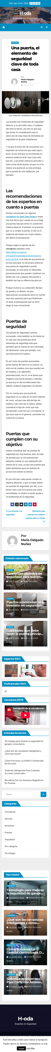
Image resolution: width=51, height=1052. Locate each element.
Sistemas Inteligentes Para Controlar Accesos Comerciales (24, 982)
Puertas (15, 42)
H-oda (25, 13)
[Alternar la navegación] (46, 27)
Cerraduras (10, 812)
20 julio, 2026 (15, 957)
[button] (42, 27)
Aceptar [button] (21, 1048)
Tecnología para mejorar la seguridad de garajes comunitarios (25, 893)
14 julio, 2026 (15, 986)
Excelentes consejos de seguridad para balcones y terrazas (25, 577)
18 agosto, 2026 (17, 898)
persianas (9, 826)
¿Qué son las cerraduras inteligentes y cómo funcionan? (25, 923)
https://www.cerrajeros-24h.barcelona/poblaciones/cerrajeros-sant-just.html (24, 255)
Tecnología (10, 853)
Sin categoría (11, 846)
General (8, 819)
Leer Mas (30, 1048)
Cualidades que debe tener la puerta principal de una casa (25, 634)
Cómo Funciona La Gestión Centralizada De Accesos (25, 952)
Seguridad (10, 839)
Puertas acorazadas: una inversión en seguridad (25, 603)
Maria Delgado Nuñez (27, 80)
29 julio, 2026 (15, 927)
